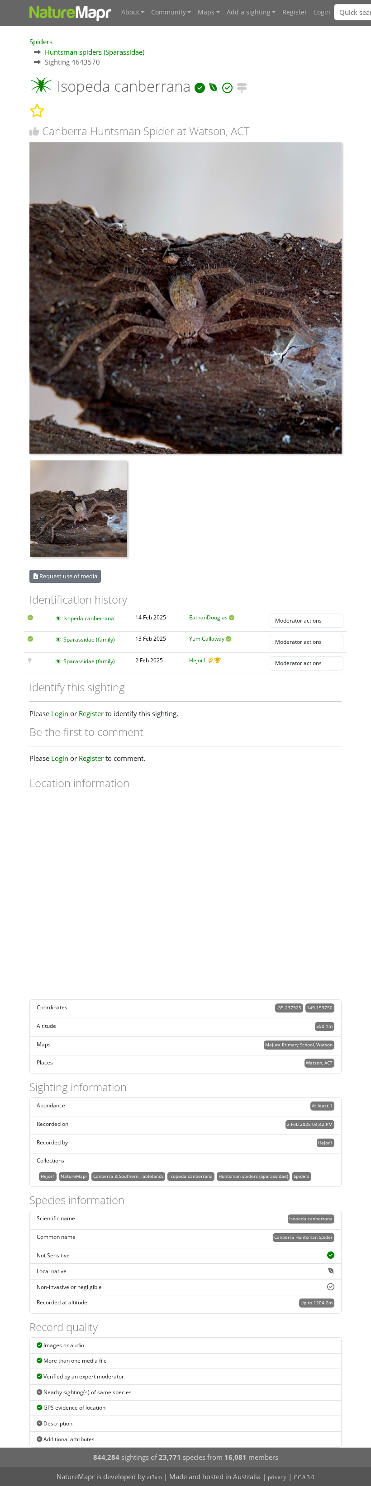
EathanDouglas (208, 617)
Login (322, 12)
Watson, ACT (319, 1062)
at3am (154, 1477)
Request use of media (67, 576)
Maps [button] (206, 12)
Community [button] (168, 12)
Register (294, 12)
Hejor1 (197, 660)
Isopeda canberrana (88, 618)
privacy (277, 1477)
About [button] (130, 12)
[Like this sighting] (34, 131)
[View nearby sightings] (242, 86)
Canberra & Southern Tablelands (128, 1176)
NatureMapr (74, 1176)
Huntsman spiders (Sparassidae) (94, 51)
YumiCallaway (206, 638)
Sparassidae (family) (89, 639)
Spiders (40, 41)
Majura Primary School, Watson (299, 1044)
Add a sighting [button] (249, 12)
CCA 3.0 (304, 1477)
